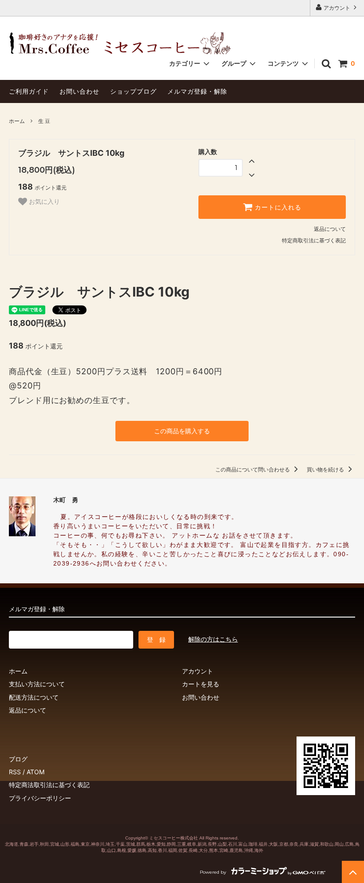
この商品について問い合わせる (253, 469)
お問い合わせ (79, 91)
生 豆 (44, 121)
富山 (242, 844)
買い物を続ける (326, 469)
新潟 (202, 844)
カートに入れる (277, 207)
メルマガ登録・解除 (197, 91)
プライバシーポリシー (40, 798)
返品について (330, 229)
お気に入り (43, 201)
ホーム (17, 121)
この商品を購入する (182, 431)
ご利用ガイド (29, 91)
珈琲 (253, 844)
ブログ (18, 759)
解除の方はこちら (213, 639)
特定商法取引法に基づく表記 (49, 784)
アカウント (337, 7)
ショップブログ (133, 91)
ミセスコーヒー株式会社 (173, 837)
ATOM (35, 772)
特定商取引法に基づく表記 (314, 240)
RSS (15, 772)
